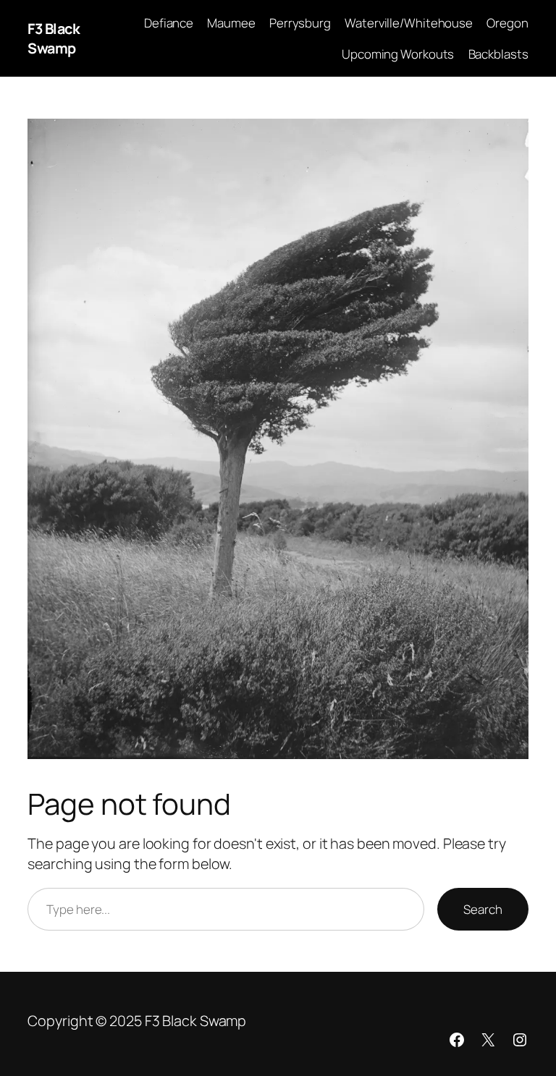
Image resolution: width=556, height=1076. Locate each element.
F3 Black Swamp (54, 39)
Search (482, 909)
